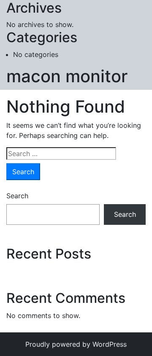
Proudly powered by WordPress (76, 344)
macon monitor (67, 76)
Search (17, 195)
